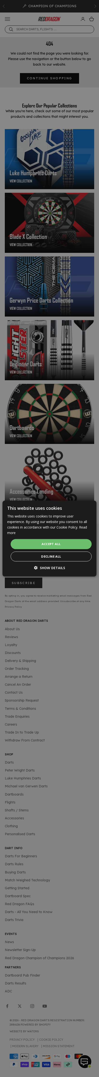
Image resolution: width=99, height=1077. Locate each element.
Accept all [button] (51, 544)
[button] (49, 568)
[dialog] (49, 538)
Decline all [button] (51, 556)
